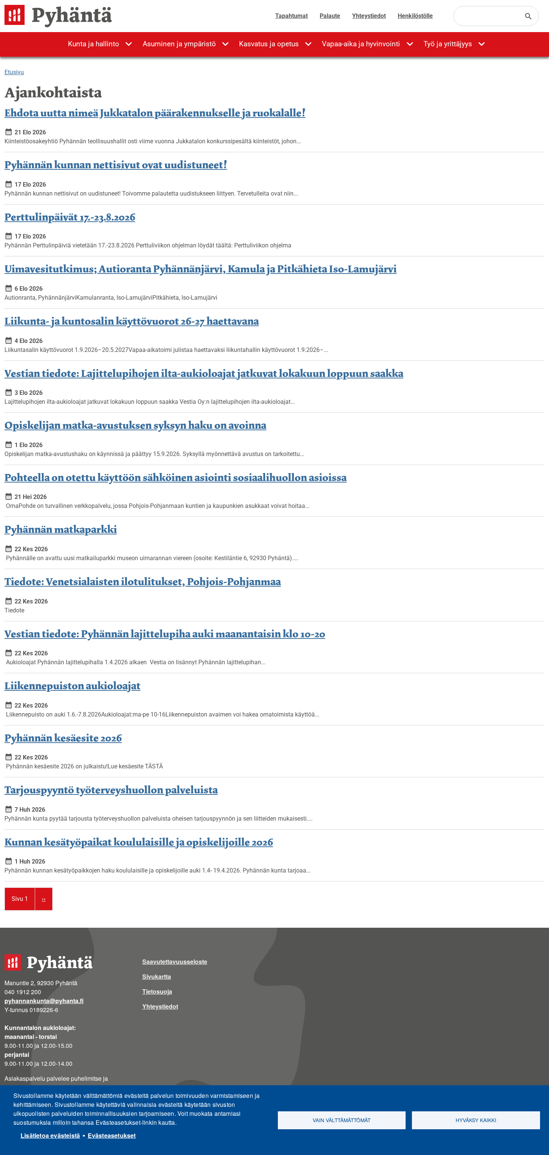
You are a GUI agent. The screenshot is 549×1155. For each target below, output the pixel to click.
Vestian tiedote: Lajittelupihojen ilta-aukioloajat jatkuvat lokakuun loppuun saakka (203, 373)
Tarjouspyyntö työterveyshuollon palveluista (111, 789)
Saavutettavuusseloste (174, 961)
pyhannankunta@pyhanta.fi (44, 1000)
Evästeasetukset (112, 1135)
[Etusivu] (61, 16)
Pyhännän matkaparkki (60, 529)
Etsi (528, 16)
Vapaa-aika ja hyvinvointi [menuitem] (361, 44)
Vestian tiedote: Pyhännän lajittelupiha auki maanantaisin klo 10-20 (164, 633)
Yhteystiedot (369, 15)
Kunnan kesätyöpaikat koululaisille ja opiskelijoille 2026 (138, 842)
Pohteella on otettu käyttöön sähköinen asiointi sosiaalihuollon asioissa (175, 477)
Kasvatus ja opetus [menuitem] (269, 44)
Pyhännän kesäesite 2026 (63, 737)
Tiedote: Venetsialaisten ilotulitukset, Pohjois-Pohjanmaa (142, 581)
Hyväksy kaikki (476, 1120)
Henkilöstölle (415, 15)
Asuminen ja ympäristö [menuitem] (179, 44)
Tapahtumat (291, 15)
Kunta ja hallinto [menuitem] (93, 44)
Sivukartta (156, 976)
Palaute (330, 15)
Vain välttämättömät (341, 1120)
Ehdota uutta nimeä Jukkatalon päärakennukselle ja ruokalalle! (154, 112)
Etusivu (14, 72)
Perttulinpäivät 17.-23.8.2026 (69, 216)
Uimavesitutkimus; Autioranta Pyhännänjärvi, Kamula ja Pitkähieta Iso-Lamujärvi (200, 268)
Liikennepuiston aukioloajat (72, 685)
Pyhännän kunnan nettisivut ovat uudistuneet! (115, 164)
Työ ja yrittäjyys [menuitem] (448, 44)
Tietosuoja (157, 991)
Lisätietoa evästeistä (50, 1135)
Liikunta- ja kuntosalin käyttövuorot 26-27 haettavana (131, 321)
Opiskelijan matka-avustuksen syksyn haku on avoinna (135, 425)
